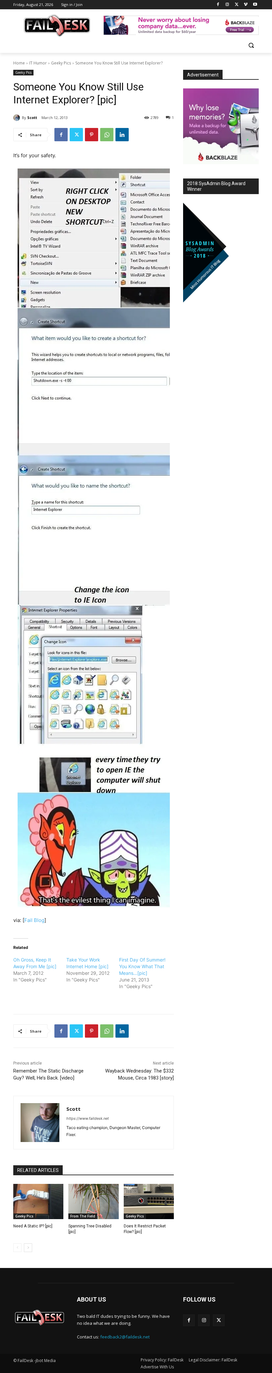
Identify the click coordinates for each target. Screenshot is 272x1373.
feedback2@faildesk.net (125, 1337)
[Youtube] (255, 5)
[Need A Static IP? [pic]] (38, 1201)
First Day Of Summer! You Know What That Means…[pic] (142, 966)
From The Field (82, 1216)
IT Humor (38, 63)
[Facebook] (218, 5)
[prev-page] (17, 1247)
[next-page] (28, 1247)
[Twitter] (236, 5)
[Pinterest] (91, 134)
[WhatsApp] (106, 134)
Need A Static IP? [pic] (32, 1226)
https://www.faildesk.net (87, 1118)
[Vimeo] (245, 5)
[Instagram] (227, 5)
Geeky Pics (61, 63)
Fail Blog (34, 920)
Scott (32, 117)
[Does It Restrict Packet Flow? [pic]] (149, 1201)
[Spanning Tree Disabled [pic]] (93, 1201)
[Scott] (17, 117)
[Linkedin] (122, 134)
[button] (251, 45)
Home (19, 63)
